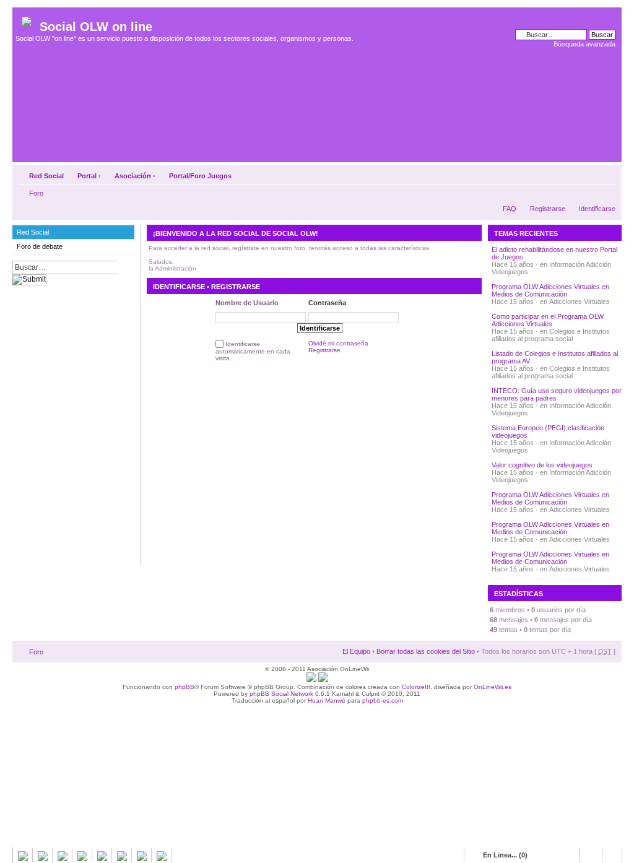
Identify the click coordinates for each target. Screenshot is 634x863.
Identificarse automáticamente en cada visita (252, 351)
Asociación (133, 176)
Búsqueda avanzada (584, 44)
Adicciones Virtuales (579, 301)
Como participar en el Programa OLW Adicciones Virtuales (548, 320)
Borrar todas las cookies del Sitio (425, 651)
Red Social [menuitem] (33, 232)
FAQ (509, 208)
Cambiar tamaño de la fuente (606, 173)
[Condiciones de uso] (311, 680)
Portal (87, 176)
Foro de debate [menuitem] (40, 246)
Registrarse (547, 208)
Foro (36, 193)
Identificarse (597, 208)
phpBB (184, 686)
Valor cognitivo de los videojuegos (542, 465)
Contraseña (327, 302)
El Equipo (356, 651)
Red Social (46, 176)
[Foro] (27, 19)
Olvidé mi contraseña (338, 343)
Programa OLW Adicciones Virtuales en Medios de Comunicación (550, 290)
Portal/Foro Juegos (200, 176)
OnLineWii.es (492, 686)
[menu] (73, 239)
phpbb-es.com (382, 700)
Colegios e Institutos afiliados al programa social (551, 334)
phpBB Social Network (281, 693)
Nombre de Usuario (247, 302)
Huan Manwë (326, 700)
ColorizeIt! (416, 686)
